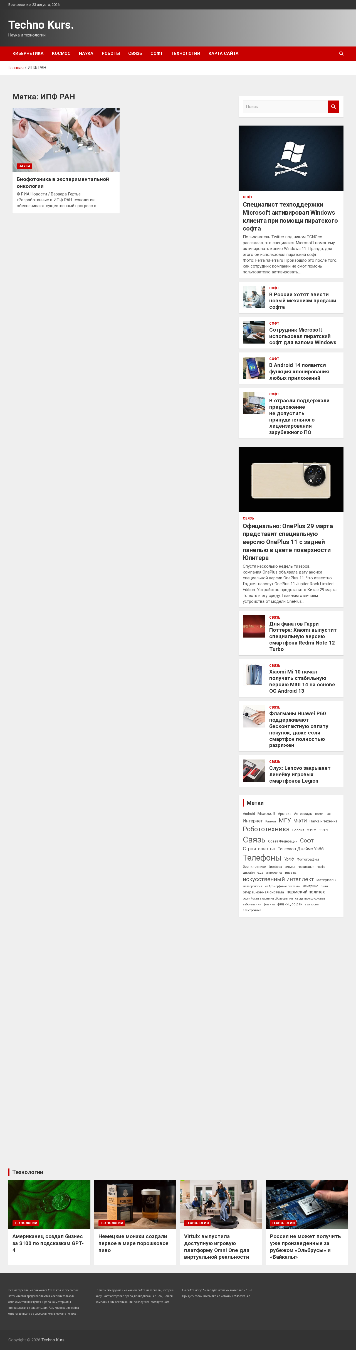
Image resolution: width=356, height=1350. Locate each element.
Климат (270, 821)
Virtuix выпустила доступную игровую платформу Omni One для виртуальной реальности (216, 1246)
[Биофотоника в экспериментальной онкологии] (66, 139)
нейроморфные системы (282, 886)
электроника (252, 910)
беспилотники (254, 867)
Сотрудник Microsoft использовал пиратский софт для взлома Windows (302, 336)
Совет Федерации (283, 841)
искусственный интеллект (278, 879)
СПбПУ (323, 830)
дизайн (249, 872)
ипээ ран (291, 872)
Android (249, 814)
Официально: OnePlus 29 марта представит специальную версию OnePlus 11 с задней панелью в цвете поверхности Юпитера (288, 542)
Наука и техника (323, 821)
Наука (86, 53)
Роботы (111, 53)
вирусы (290, 867)
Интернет (253, 821)
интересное (274, 872)
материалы (326, 880)
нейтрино (310, 886)
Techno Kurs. (41, 24)
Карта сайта (224, 53)
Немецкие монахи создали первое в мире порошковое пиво (133, 1243)
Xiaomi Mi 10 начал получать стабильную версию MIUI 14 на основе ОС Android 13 (302, 681)
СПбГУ (311, 830)
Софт (156, 53)
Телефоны (262, 858)
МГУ (285, 820)
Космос (61, 53)
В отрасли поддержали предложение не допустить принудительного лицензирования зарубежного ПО (299, 416)
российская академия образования (268, 898)
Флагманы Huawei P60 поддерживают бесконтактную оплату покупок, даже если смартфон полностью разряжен (298, 729)
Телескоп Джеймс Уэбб (301, 848)
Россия (298, 830)
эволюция (312, 904)
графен (322, 867)
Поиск (333, 107)
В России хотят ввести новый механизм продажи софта (302, 300)
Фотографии (308, 859)
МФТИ (300, 821)
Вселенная (323, 814)
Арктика (284, 814)
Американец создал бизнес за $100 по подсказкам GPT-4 (48, 1243)
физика (269, 904)
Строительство (259, 848)
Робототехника (266, 829)
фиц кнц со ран (289, 904)
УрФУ (289, 859)
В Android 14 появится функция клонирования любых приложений (299, 371)
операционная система (263, 892)
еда (260, 872)
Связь (135, 53)
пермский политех (305, 892)
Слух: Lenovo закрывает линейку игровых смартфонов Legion (300, 774)
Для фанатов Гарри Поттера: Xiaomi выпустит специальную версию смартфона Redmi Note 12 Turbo (303, 636)
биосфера (275, 867)
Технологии (185, 53)
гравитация (306, 867)
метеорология (252, 886)
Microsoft (266, 813)
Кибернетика (28, 53)
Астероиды (303, 814)
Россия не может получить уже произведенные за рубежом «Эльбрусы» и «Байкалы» (305, 1246)
